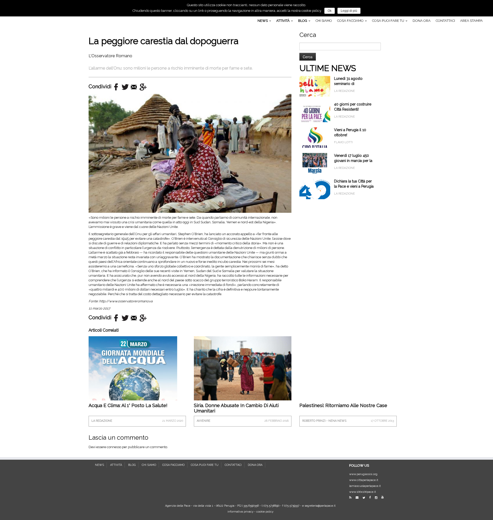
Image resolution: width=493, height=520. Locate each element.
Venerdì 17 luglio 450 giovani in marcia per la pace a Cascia (353, 160)
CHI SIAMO (324, 21)
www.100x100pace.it (362, 492)
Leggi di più (349, 11)
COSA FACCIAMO (350, 21)
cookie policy (264, 511)
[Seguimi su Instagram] (378, 497)
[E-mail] (359, 497)
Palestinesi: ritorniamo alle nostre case (343, 405)
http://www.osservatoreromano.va (126, 301)
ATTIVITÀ (283, 21)
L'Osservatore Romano (110, 55)
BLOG (303, 21)
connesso (114, 447)
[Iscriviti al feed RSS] (352, 497)
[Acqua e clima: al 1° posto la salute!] (133, 383)
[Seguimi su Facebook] (371, 497)
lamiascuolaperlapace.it (365, 486)
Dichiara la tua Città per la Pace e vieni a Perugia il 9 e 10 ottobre (354, 186)
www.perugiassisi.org (363, 474)
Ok (329, 11)
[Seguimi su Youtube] (384, 497)
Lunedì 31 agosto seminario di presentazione (348, 83)
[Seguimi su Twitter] (365, 497)
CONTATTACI (445, 21)
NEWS (263, 21)
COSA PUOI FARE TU (388, 21)
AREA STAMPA (471, 21)
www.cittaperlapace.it (363, 480)
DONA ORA (422, 21)
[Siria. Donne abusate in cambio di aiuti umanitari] (242, 368)
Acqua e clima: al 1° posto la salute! (128, 405)
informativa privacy (240, 511)
